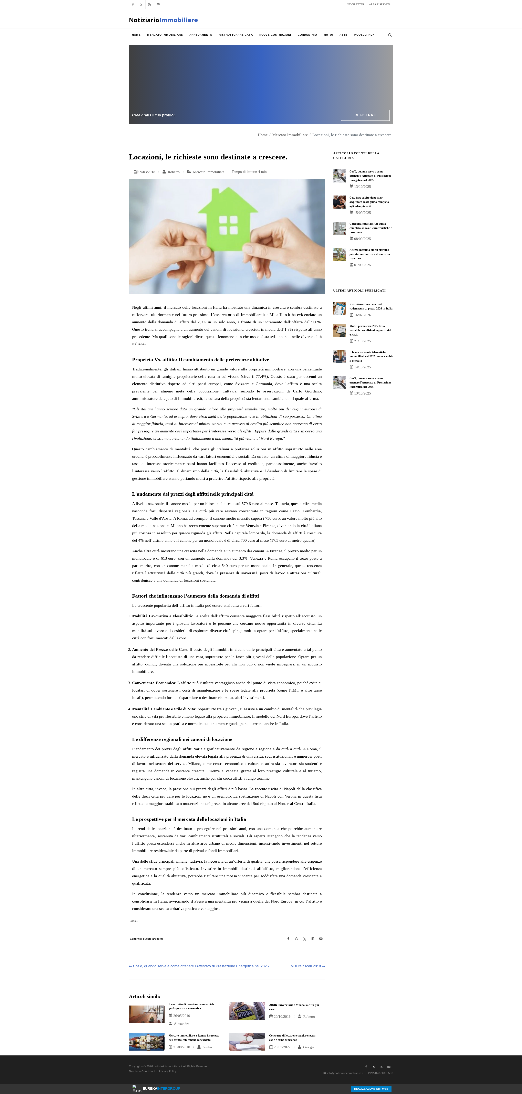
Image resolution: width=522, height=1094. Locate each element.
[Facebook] (133, 4)
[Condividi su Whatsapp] (296, 939)
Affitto (133, 921)
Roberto (173, 172)
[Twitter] (141, 4)
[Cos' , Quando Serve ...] (339, 175)
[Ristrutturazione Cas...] (339, 308)
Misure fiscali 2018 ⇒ (308, 966)
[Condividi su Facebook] (288, 939)
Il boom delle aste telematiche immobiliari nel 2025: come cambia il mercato (371, 356)
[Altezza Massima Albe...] (339, 254)
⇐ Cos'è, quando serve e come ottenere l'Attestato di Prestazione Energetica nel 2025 (199, 966)
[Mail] (158, 4)
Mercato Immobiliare (290, 135)
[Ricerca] (389, 35)
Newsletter (355, 4)
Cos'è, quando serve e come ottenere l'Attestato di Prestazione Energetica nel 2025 (370, 176)
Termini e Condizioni (142, 1071)
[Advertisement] (261, 79)
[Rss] (150, 4)
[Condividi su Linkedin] (313, 939)
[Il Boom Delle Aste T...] (339, 356)
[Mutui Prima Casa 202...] (339, 330)
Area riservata (380, 4)
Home (263, 135)
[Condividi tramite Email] (321, 939)
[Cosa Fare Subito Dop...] (339, 202)
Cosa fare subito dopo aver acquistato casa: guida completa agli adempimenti (369, 202)
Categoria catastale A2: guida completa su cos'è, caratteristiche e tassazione (370, 228)
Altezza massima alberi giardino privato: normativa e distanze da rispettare (369, 254)
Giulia (207, 1047)
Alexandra (181, 1024)
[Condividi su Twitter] (305, 939)
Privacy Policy (167, 1071)
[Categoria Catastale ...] (339, 228)
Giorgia (308, 1047)
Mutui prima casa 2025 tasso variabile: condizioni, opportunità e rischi (370, 330)
